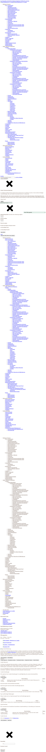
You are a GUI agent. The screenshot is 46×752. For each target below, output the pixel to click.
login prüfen (3, 232)
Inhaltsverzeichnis (6, 619)
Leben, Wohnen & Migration (11, 286)
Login (1, 234)
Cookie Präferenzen (11, 652)
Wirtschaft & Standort (10, 399)
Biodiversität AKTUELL (12, 383)
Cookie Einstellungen (7, 624)
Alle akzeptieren (4, 657)
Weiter (2, 201)
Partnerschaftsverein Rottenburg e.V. (15, 429)
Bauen (9, 393)
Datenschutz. (16, 718)
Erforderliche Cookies (12, 660)
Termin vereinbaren (4, 178)
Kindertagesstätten (14, 291)
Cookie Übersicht (4, 660)
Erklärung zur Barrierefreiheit (9, 623)
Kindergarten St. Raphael (17, 331)
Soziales (9, 289)
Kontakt (4, 618)
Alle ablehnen (10, 657)
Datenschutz (5, 622)
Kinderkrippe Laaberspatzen (18, 293)
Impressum (5, 620)
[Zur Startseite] (13, 2)
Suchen (2, 177)
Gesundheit (12, 349)
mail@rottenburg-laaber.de (6, 631)
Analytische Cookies (28, 660)
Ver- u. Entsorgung (12, 241)
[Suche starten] (15, 177)
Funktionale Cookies (20, 660)
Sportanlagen (5, 613)
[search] (9, 177)
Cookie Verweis (36, 660)
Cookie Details (3, 677)
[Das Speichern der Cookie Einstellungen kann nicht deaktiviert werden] (0, 676)
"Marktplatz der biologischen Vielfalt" (18, 389)
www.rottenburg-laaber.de (6, 633)
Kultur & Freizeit (8, 412)
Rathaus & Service (9, 238)
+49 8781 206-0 (3, 630)
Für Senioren (12, 365)
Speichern (9, 720)
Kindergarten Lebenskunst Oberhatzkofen (21, 306)
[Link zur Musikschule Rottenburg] (11, 640)
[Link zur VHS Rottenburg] (6, 646)
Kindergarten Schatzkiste (17, 318)
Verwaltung (10, 267)
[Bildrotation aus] (1, 743)
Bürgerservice (10, 271)
